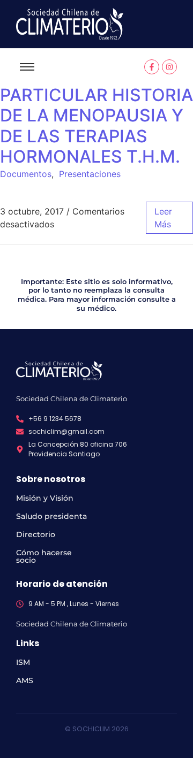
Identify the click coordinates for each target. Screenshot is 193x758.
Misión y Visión (44, 498)
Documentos (25, 174)
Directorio (35, 534)
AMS (24, 680)
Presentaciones (90, 174)
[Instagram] (169, 66)
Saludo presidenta (51, 516)
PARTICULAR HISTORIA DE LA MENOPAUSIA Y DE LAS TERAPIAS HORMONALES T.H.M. (96, 126)
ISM (23, 662)
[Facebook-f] (151, 66)
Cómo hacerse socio (44, 556)
